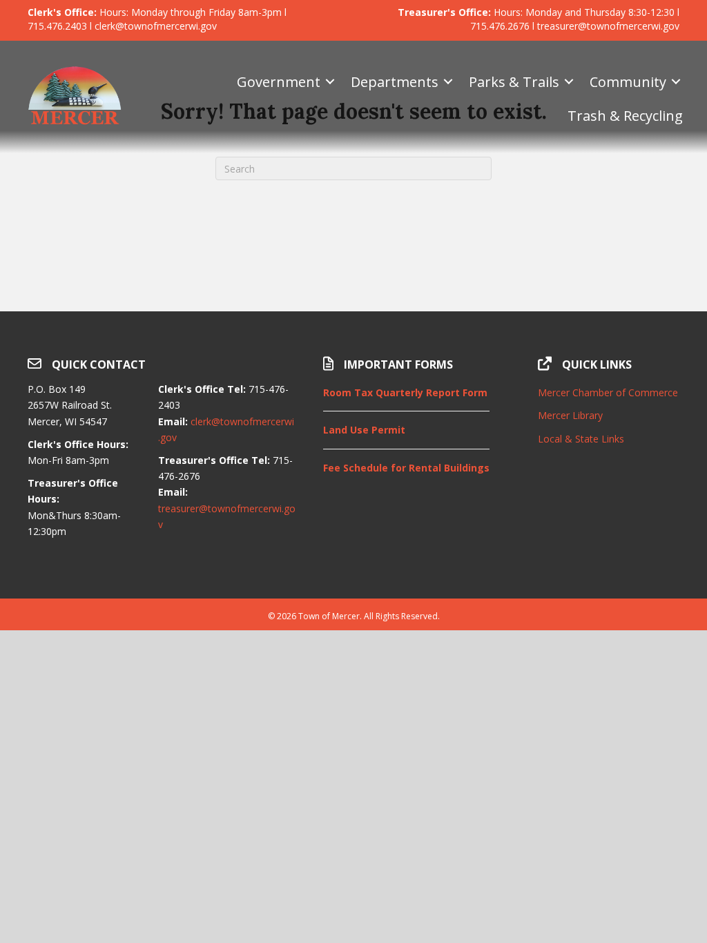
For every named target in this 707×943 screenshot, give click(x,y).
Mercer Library (570, 415)
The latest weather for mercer (608, 564)
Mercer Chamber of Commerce (608, 392)
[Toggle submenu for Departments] (448, 82)
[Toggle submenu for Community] (676, 82)
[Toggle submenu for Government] (330, 82)
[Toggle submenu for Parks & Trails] (569, 82)
